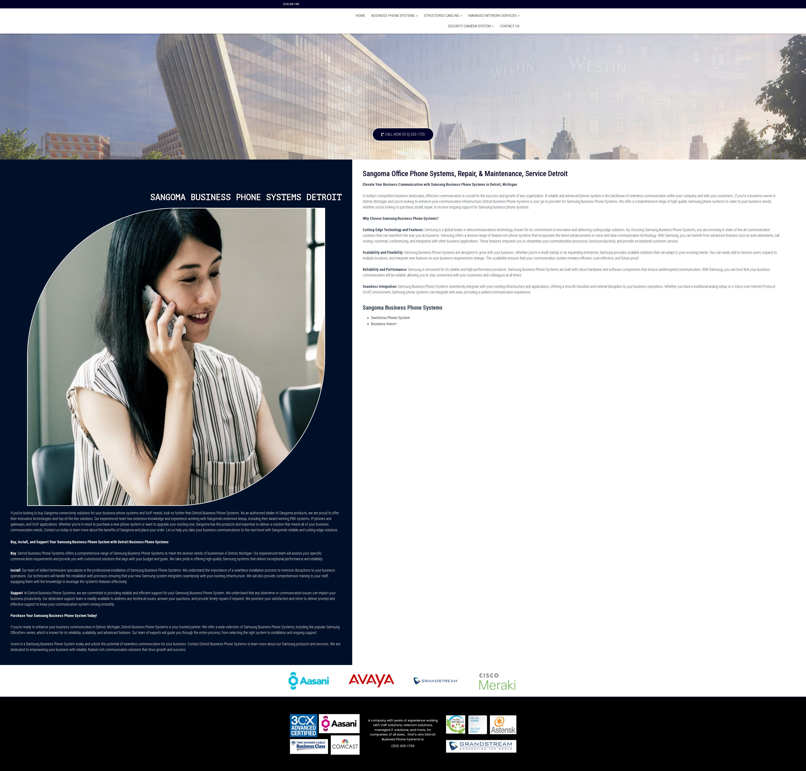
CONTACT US (509, 26)
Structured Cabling (442, 16)
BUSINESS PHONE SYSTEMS (393, 16)
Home (360, 16)
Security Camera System (470, 26)
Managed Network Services (492, 16)
